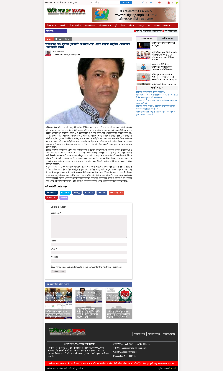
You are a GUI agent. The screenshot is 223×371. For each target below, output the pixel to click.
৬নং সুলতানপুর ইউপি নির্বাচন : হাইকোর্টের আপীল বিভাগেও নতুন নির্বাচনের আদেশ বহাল (88, 313)
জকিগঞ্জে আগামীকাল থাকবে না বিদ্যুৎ (143, 31)
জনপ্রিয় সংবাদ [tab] (167, 38)
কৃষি (116, 25)
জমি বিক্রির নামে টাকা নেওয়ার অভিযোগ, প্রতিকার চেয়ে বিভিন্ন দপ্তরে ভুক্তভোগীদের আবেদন (164, 56)
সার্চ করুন (126, 2)
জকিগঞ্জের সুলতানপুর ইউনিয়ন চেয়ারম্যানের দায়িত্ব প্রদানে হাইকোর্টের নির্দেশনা (87, 296)
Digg (78, 192)
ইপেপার (157, 25)
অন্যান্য (166, 25)
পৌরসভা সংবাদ (89, 25)
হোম (50, 39)
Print (65, 197)
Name (54, 241)
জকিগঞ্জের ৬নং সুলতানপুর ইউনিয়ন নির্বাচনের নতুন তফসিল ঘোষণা (118, 298)
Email (54, 249)
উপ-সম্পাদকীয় (75, 25)
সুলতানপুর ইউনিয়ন (63, 39)
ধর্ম (149, 25)
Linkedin (89, 192)
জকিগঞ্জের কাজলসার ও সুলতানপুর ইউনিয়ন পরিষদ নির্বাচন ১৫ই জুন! (58, 314)
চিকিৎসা (131, 25)
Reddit (103, 192)
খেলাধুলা (141, 25)
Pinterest (52, 197)
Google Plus (118, 192)
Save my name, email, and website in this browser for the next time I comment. (86, 267)
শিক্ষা (123, 25)
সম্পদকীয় (63, 25)
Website (54, 257)
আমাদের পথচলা (139, 334)
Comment (56, 213)
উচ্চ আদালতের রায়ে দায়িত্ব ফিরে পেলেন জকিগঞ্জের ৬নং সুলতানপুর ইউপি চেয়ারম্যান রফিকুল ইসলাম (58, 296)
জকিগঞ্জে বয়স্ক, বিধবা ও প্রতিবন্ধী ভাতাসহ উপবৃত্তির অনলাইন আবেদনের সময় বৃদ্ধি (164, 77)
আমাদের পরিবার (154, 334)
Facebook (52, 192)
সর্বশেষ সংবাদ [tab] (146, 38)
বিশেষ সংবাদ (51, 25)
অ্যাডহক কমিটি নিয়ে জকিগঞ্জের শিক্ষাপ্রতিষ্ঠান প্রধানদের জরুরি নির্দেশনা (162, 67)
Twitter (66, 192)
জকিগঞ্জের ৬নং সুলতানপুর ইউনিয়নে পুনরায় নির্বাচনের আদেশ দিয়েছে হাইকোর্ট (118, 314)
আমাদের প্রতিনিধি (169, 334)
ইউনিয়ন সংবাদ (104, 25)
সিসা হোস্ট (173, 368)
